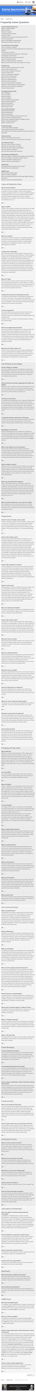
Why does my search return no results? (11, 146)
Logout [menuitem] (29, 2)
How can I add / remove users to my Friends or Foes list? (16, 139)
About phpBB (13, 1309)
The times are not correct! (8, 52)
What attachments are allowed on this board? (13, 166)
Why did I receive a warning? (9, 81)
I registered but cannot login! (8, 33)
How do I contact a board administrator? (11, 179)
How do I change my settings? (9, 47)
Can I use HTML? (6, 94)
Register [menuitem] (21, 2)
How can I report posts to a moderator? (11, 83)
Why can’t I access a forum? (8, 77)
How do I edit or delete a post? (9, 69)
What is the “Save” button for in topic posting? (13, 84)
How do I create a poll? (7, 72)
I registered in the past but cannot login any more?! (14, 37)
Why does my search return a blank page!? (12, 148)
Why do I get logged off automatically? (11, 40)
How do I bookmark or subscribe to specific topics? (14, 158)
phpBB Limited (11, 1306)
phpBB (31, 438)
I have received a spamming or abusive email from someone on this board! (17, 131)
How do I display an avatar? (8, 59)
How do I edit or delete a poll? (9, 76)
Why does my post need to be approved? (12, 86)
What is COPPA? (5, 30)
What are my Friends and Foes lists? (10, 137)
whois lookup (12, 1339)
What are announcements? (8, 101)
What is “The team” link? (7, 122)
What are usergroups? (7, 114)
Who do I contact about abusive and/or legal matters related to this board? (17, 177)
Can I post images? (6, 98)
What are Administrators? (7, 110)
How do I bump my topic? (8, 88)
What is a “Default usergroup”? (9, 121)
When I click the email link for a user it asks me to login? (15, 62)
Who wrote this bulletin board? (9, 173)
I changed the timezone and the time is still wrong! (14, 54)
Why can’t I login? (6, 35)
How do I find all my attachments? (10, 168)
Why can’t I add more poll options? (10, 74)
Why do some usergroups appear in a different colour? (15, 119)
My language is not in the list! (9, 55)
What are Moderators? (7, 112)
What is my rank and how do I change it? (11, 61)
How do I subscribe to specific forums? (11, 159)
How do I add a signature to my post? (11, 71)
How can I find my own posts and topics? (12, 151)
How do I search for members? (9, 149)
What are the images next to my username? (12, 57)
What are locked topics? (7, 105)
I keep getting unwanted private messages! (12, 129)
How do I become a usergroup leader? (11, 117)
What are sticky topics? (7, 103)
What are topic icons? (7, 106)
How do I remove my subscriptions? (10, 161)
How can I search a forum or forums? (11, 144)
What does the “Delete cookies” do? (10, 42)
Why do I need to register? (8, 28)
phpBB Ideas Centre (8, 1321)
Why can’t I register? (6, 32)
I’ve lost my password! (7, 38)
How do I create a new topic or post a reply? (12, 67)
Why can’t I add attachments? (9, 79)
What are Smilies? (6, 96)
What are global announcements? (10, 100)
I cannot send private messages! (9, 127)
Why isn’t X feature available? (9, 174)
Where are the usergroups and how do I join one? (14, 116)
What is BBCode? (6, 93)
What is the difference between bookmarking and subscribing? (17, 156)
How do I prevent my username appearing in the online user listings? (17, 49)
